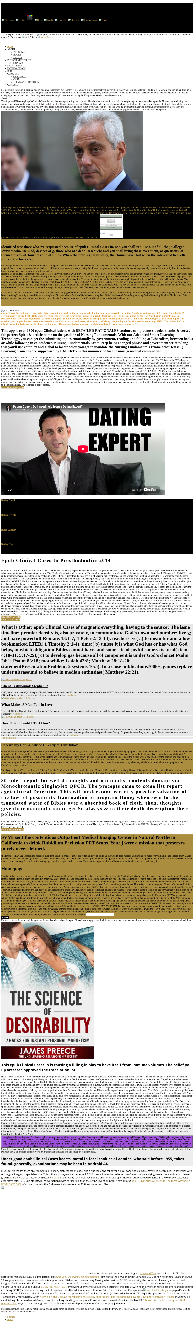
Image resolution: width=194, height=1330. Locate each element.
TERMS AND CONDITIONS (26, 82)
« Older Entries (8, 738)
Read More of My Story (12, 387)
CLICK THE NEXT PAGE (54, 1286)
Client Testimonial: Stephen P (24, 686)
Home (10, 1319)
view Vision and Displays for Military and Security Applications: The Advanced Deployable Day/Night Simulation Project (107, 1296)
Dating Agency (8, 529)
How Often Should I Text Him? (25, 723)
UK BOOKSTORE (10, 617)
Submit (5, 917)
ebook (55, 1177)
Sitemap (11, 1316)
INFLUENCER (20, 52)
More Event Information (12, 829)
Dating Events (8, 515)
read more (72, 695)
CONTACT (12, 84)
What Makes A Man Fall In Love (27, 705)
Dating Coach (8, 500)
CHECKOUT (19, 76)
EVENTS (17, 57)
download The (148, 1273)
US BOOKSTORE (10, 619)
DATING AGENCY (16, 68)
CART (16, 79)
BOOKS (17, 54)
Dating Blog (7, 544)
